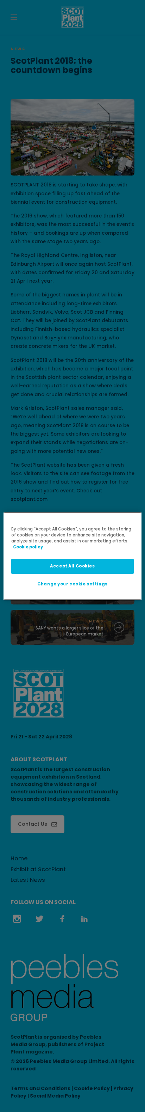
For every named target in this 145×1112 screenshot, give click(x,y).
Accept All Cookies (72, 566)
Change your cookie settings (72, 584)
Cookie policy (28, 547)
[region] (72, 556)
